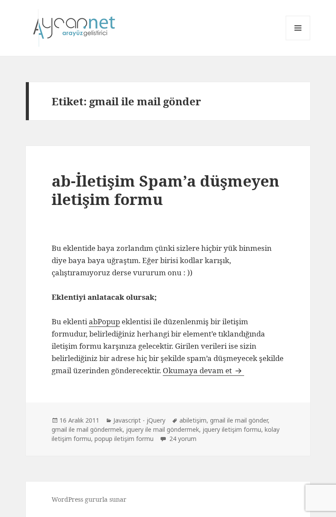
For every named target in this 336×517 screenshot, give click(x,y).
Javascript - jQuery (139, 420)
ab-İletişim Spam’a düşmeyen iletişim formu (165, 189)
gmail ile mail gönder (239, 420)
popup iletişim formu (124, 438)
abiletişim (192, 420)
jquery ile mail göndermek (162, 429)
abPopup (104, 321)
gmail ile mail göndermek (87, 429)
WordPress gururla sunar (89, 499)
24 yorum (182, 438)
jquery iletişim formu (232, 429)
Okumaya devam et (203, 370)
